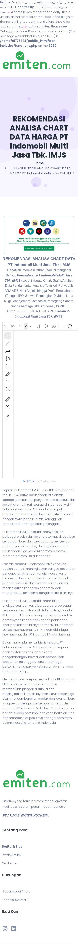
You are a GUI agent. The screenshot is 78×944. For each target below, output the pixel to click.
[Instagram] (5, 928)
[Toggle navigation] (8, 73)
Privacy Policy (11, 855)
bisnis (42, 642)
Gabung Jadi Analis (16, 891)
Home (39, 163)
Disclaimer (9, 863)
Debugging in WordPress (18, 31)
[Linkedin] (13, 928)
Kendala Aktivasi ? (15, 900)
